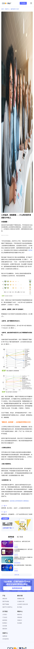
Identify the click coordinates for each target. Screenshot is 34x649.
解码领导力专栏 (15, 9)
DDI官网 (4, 625)
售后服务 (19, 623)
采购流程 (19, 617)
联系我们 (4, 623)
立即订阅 (16, 574)
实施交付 (19, 620)
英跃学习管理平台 (7, 607)
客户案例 (19, 607)
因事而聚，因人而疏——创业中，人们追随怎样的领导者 (15, 508)
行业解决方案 (20, 601)
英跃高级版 (5, 604)
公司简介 (4, 614)
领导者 (30, 250)
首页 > (3, 9)
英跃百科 (4, 628)
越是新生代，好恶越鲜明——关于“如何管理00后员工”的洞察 (16, 514)
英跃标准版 (5, 601)
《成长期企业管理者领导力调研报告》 (19, 501)
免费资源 (4, 636)
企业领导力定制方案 (22, 604)
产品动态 (4, 617)
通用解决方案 (20, 598)
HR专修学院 (5, 639)
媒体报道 (4, 620)
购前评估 (19, 614)
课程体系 (4, 598)
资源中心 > (8, 9)
